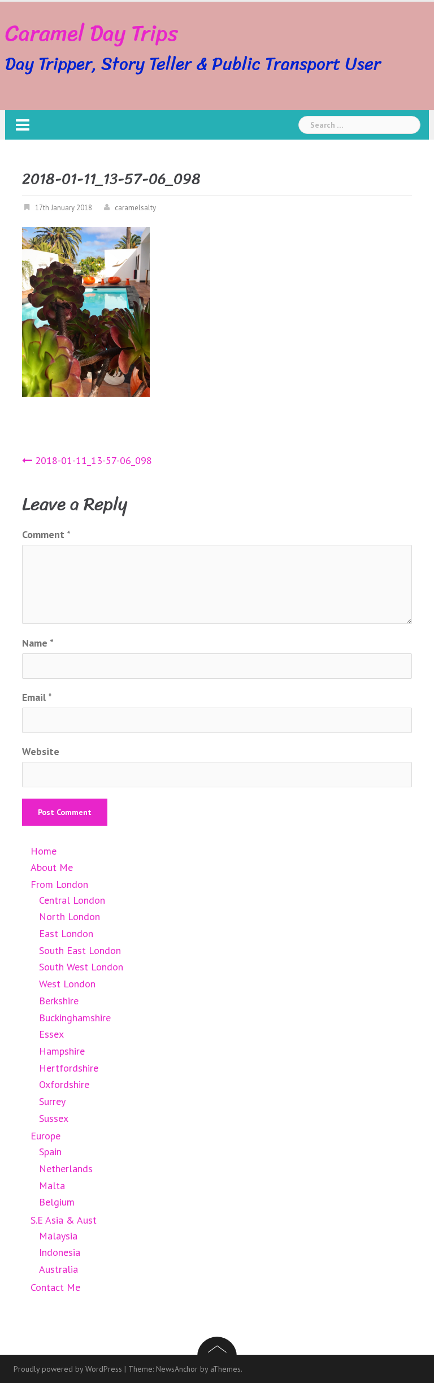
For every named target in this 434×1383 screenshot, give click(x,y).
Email (37, 697)
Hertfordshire (68, 1067)
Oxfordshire (64, 1084)
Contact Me (55, 1287)
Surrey (52, 1101)
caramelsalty (135, 208)
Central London (72, 900)
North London (69, 916)
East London (66, 933)
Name (38, 642)
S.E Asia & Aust (64, 1219)
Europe (45, 1135)
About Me (52, 867)
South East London (80, 950)
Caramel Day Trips (91, 33)
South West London (81, 966)
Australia (58, 1269)
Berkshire (59, 1000)
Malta (52, 1185)
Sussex (53, 1118)
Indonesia (59, 1252)
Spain (50, 1151)
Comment (46, 534)
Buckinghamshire (75, 1017)
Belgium (57, 1201)
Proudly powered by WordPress (68, 1369)
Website (40, 751)
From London (59, 884)
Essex (51, 1034)
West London (67, 983)
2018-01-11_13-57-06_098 (93, 460)
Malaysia (58, 1235)
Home (44, 850)
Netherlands (66, 1168)
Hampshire (62, 1050)
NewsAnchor (177, 1369)
